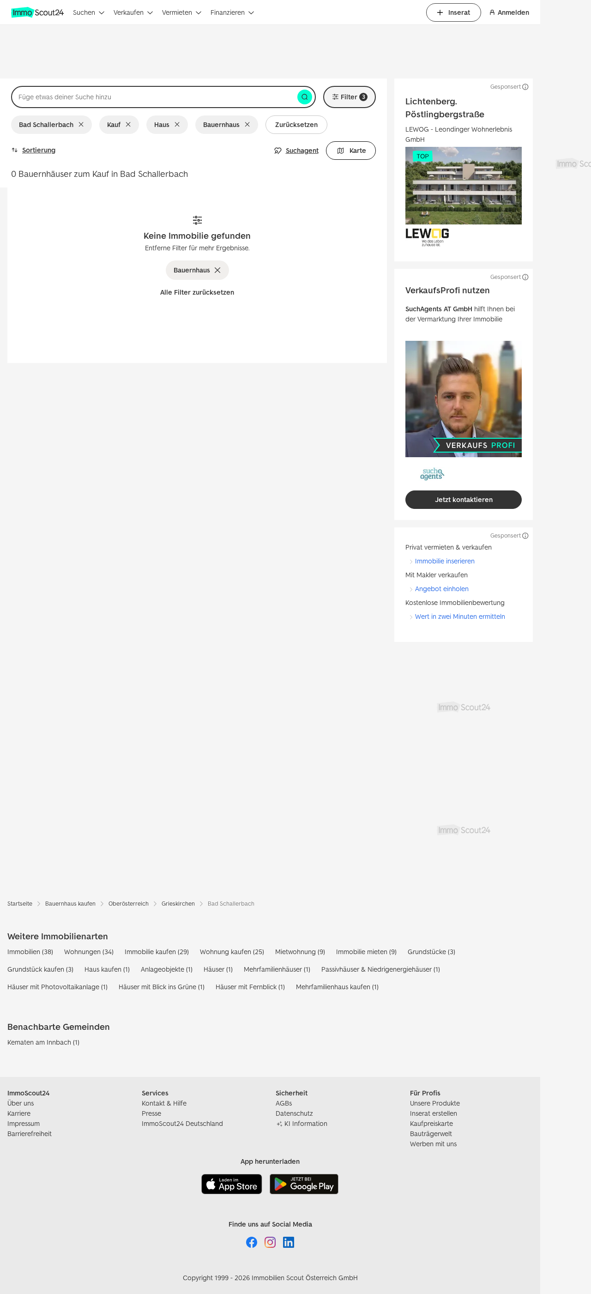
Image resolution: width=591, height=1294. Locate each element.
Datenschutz (294, 1113)
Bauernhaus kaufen (70, 903)
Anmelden (513, 12)
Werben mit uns (433, 1144)
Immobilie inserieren (445, 561)
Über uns (20, 1103)
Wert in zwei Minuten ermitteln (460, 616)
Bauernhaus (221, 124)
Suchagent (302, 150)
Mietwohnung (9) (300, 951)
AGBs (284, 1103)
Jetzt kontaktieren (464, 499)
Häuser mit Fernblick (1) (250, 987)
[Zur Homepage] (38, 12)
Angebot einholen (442, 589)
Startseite (19, 903)
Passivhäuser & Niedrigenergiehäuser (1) (380, 969)
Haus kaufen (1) (107, 969)
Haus (161, 124)
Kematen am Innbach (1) (43, 1042)
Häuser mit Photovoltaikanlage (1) (57, 987)
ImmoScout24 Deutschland (182, 1123)
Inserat (459, 12)
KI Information (305, 1123)
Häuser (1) (218, 969)
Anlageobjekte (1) (167, 969)
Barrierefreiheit (29, 1133)
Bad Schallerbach (46, 124)
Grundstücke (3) (431, 951)
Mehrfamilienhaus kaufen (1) (337, 987)
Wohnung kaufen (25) (232, 951)
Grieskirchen (178, 903)
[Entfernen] (83, 124)
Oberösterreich (129, 903)
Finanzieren (228, 12)
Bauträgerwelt (431, 1133)
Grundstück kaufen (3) (40, 969)
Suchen (84, 12)
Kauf (114, 124)
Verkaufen (129, 12)
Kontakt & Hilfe (164, 1103)
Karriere (18, 1113)
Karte (358, 150)
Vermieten (177, 12)
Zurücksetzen (296, 124)
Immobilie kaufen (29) (157, 951)
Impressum (23, 1123)
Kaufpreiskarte (431, 1123)
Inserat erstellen (433, 1113)
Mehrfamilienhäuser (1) (277, 969)
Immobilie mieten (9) (366, 951)
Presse (151, 1113)
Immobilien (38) (30, 951)
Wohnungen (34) (89, 951)
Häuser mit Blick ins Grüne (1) (162, 987)
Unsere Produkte (435, 1103)
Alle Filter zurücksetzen (197, 292)
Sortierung (38, 150)
